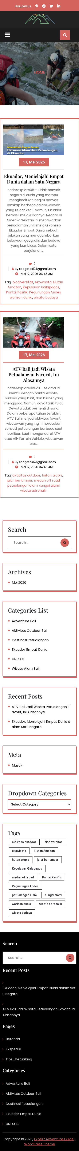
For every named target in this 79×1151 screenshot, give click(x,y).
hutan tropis (52, 475)
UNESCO (18, 659)
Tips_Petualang (19, 1059)
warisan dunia (21, 297)
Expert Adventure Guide (54, 1139)
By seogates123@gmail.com (35, 269)
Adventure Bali (24, 621)
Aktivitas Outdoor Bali (29, 630)
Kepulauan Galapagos (41, 287)
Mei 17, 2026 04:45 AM (36, 274)
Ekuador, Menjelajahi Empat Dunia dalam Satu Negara (34, 179)
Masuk (17, 765)
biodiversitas (22, 282)
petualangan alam (22, 485)
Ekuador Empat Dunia (29, 649)
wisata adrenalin (33, 490)
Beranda (13, 1039)
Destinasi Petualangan (30, 640)
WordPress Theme (39, 1144)
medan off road (47, 480)
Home (39, 72)
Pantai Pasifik (17, 292)
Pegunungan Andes (45, 292)
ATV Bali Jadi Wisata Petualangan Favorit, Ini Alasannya (33, 374)
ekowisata (43, 282)
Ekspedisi (13, 1049)
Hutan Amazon (44, 851)
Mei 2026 (19, 582)
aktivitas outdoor (26, 475)
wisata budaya (46, 297)
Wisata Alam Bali (25, 668)
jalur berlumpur (19, 480)
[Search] (64, 542)
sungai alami (49, 485)
